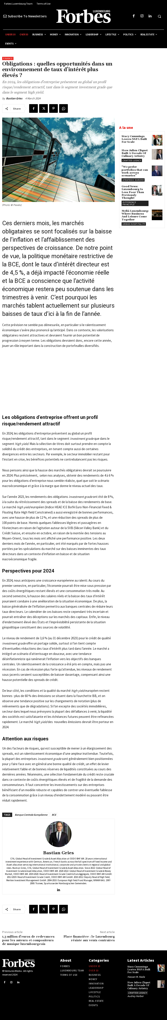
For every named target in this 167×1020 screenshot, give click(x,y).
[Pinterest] (53, 108)
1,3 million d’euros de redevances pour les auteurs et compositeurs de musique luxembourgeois (28, 940)
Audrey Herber (135, 996)
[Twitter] (43, 108)
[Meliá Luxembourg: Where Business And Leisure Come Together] (157, 215)
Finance (8, 58)
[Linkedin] (150, 16)
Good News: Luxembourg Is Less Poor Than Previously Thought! (133, 192)
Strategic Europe (133, 180)
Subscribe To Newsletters (27, 16)
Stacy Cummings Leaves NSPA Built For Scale (134, 139)
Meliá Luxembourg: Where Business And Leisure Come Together (135, 215)
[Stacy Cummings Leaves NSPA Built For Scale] (157, 140)
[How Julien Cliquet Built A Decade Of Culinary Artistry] (157, 154)
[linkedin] (58, 888)
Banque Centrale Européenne (31, 814)
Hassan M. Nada (136, 976)
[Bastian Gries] (58, 834)
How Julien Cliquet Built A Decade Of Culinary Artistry (135, 153)
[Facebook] (134, 16)
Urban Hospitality (133, 224)
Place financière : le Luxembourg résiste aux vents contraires (89, 938)
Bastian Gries (14, 98)
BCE (54, 814)
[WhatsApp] (63, 108)
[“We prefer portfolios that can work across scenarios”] (157, 171)
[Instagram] (142, 16)
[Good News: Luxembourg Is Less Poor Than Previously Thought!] (157, 190)
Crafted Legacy (131, 160)
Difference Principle (129, 203)
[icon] (5, 16)
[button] (159, 16)
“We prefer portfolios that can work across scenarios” (135, 171)
